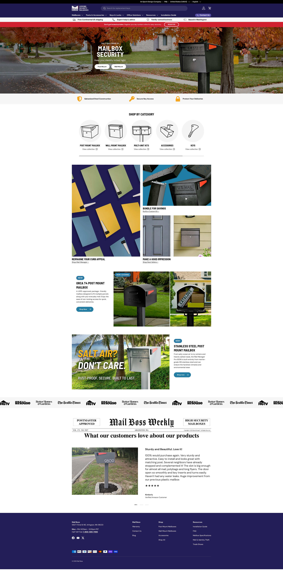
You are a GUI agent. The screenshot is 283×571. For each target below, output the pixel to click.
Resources (151, 15)
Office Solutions (134, 15)
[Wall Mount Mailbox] (116, 131)
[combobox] (144, 8)
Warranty (136, 526)
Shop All (162, 540)
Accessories (167, 145)
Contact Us (136, 531)
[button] (209, 8)
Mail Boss (80, 561)
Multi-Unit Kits (141, 145)
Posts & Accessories (95, 15)
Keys (193, 145)
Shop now (181, 375)
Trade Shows (198, 544)
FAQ (194, 531)
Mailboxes (76, 15)
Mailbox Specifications (202, 535)
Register (171, 24)
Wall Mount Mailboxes (167, 531)
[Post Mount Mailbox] (90, 131)
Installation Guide (168, 15)
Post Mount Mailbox (90, 145)
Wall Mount (118, 67)
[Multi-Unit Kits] (142, 131)
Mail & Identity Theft (201, 540)
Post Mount (102, 67)
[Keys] (193, 131)
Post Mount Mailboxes (167, 526)
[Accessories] (167, 131)
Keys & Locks (115, 15)
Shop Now (83, 309)
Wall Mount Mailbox (116, 145)
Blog (134, 535)
